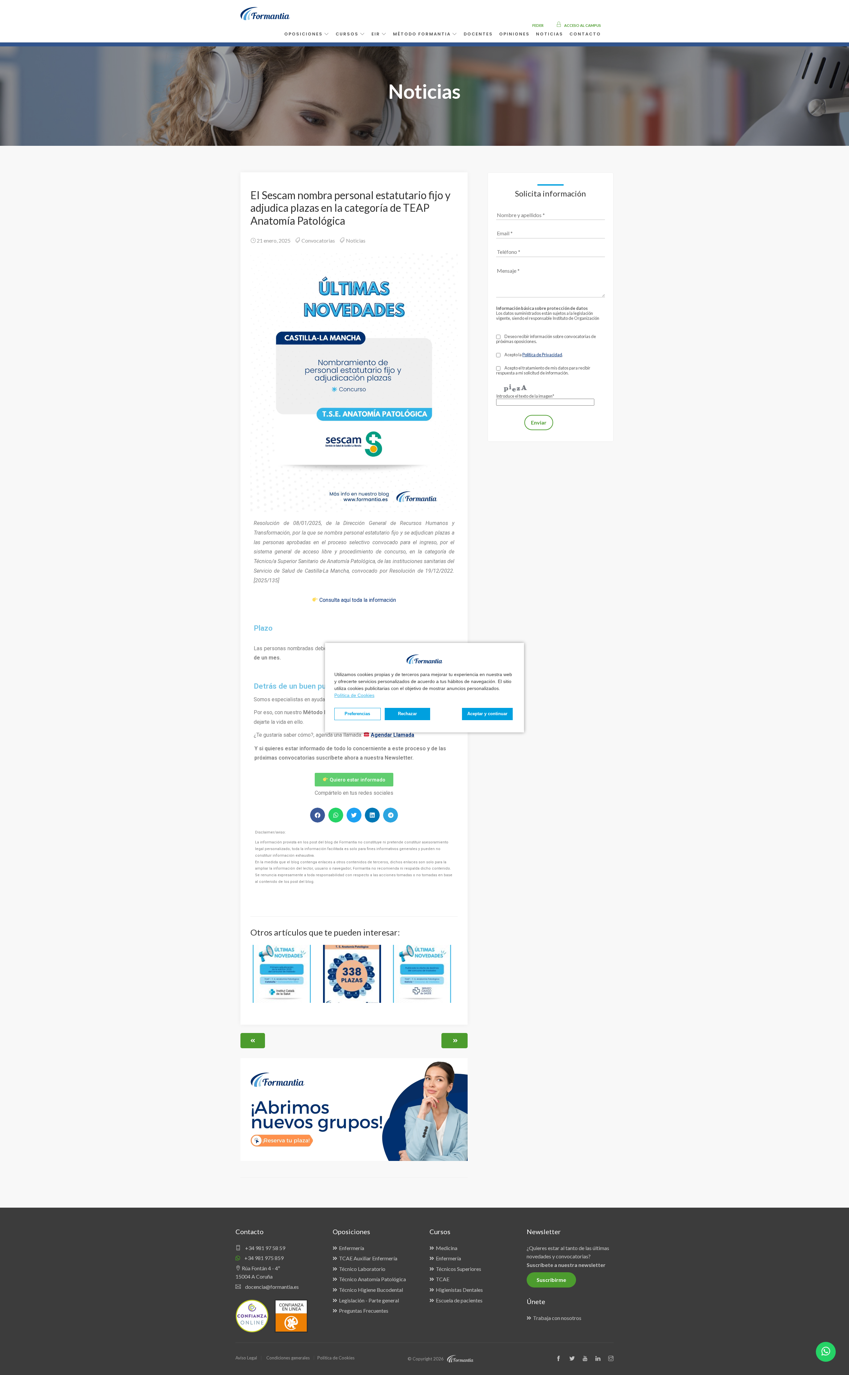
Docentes (478, 34)
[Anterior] (252, 1040)
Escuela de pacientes (459, 1300)
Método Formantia (422, 34)
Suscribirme (551, 1280)
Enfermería (351, 1248)
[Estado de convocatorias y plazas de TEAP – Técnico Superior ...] (354, 978)
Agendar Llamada (392, 735)
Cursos (348, 34)
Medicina (446, 1248)
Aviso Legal (246, 1357)
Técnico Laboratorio (362, 1269)
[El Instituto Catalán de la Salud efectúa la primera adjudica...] (284, 978)
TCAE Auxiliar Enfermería (368, 1258)
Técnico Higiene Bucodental (371, 1290)
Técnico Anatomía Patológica (372, 1279)
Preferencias (357, 714)
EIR (376, 34)
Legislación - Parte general (369, 1300)
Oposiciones (304, 34)
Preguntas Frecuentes (363, 1310)
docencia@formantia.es (271, 1287)
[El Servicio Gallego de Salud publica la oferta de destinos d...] (424, 978)
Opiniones (514, 34)
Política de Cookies (354, 695)
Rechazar (407, 714)
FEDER (538, 25)
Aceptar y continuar (487, 714)
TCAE (442, 1279)
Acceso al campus (582, 25)
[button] (317, 815)
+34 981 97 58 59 (264, 1248)
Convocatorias (318, 240)
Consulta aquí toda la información (357, 600)
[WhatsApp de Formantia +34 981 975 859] (826, 1352)
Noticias (355, 240)
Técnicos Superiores (458, 1269)
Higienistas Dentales (459, 1290)
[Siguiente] (454, 1040)
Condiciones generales (288, 1357)
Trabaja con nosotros (557, 1318)
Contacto (585, 34)
